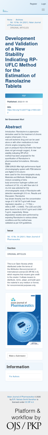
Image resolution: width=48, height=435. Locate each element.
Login (43, 3)
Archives (19, 19)
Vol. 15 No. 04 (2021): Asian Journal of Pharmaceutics (23, 238)
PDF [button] (24, 95)
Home (9, 19)
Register (33, 3)
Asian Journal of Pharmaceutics (21, 396)
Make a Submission (17, 355)
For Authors (14, 376)
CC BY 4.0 (29, 402)
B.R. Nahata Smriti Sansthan (24, 399)
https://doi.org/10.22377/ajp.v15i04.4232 (23, 111)
